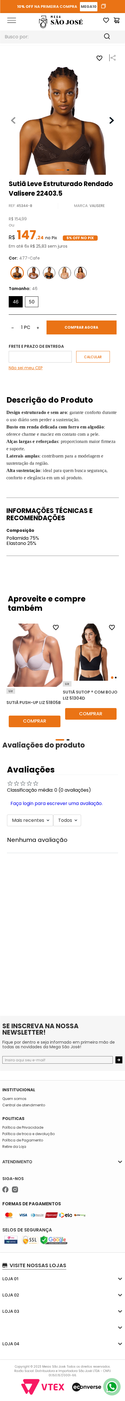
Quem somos (14, 1099)
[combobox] (62, 37)
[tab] (112, 677)
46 (16, 302)
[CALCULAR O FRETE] (93, 357)
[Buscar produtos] (112, 36)
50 (32, 302)
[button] (111, 60)
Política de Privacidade (22, 1128)
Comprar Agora (81, 327)
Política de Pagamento (22, 1140)
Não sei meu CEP (26, 368)
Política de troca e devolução (28, 1134)
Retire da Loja (14, 1147)
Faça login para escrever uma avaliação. (56, 803)
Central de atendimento (23, 1105)
